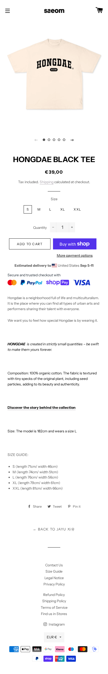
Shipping (46, 182)
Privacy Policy (54, 584)
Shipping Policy (54, 601)
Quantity (40, 227)
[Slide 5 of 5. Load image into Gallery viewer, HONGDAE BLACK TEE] (64, 139)
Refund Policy (54, 594)
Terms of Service (54, 607)
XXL (77, 209)
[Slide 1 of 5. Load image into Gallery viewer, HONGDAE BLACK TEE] (43, 139)
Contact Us (54, 565)
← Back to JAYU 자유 (54, 529)
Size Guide (54, 571)
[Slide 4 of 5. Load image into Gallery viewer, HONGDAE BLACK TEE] (59, 139)
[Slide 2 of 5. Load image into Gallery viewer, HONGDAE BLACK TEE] (48, 139)
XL (62, 209)
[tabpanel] (54, 74)
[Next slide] (72, 139)
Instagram (56, 624)
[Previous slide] (35, 139)
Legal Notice (54, 578)
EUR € (52, 637)
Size (54, 199)
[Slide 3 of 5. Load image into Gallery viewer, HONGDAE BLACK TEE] (54, 139)
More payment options (75, 255)
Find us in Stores (54, 614)
